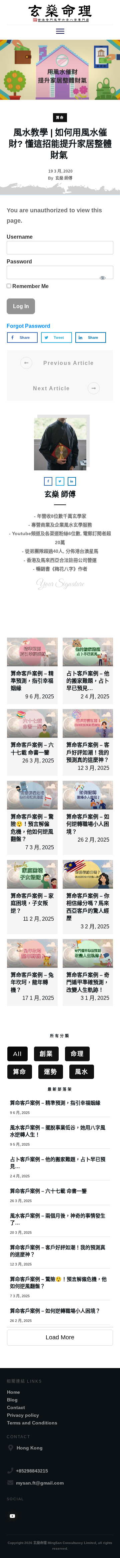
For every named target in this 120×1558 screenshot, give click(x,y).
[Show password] (102, 278)
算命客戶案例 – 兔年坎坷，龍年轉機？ (32, 982)
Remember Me (30, 286)
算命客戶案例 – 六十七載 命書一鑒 (60, 1197)
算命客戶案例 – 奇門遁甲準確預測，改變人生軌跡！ (87, 982)
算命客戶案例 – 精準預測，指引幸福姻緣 (32, 681)
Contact (16, 1407)
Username (20, 237)
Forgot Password (28, 326)
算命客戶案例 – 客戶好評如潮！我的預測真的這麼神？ (87, 752)
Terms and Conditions (32, 1422)
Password (19, 261)
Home (13, 1392)
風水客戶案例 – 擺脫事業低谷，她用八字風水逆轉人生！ (60, 1137)
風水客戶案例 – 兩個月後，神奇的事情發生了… (60, 1225)
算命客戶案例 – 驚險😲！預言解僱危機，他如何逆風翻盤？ (60, 1289)
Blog (12, 1399)
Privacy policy (23, 1415)
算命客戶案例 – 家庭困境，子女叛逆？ (32, 903)
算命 (60, 118)
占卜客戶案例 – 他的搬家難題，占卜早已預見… (87, 681)
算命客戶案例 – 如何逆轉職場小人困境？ (87, 824)
